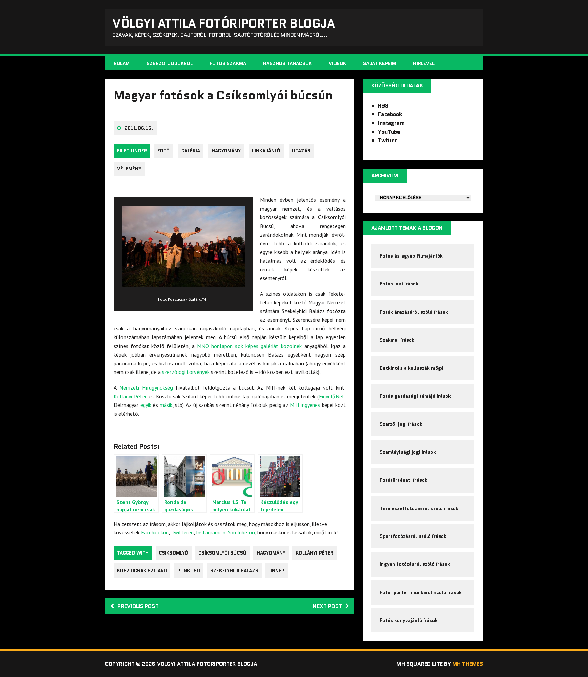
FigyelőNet (331, 396)
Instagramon (210, 532)
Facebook (390, 114)
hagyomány (226, 150)
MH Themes (467, 664)
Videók (337, 63)
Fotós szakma (228, 63)
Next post (327, 606)
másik (166, 404)
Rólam (122, 63)
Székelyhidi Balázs (234, 570)
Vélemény (129, 168)
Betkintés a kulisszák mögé (412, 368)
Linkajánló (266, 150)
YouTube (389, 132)
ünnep (276, 570)
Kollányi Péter (130, 396)
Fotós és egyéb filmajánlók (411, 255)
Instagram (391, 123)
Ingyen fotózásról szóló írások (415, 564)
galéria (190, 150)
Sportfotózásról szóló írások (413, 536)
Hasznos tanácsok (287, 63)
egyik (145, 404)
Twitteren (182, 532)
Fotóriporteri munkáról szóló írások (421, 592)
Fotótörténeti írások (403, 480)
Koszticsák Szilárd (142, 570)
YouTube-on (241, 532)
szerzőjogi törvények (186, 371)
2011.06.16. (139, 128)
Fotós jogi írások (399, 283)
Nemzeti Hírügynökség (146, 387)
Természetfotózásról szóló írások (419, 508)
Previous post (138, 606)
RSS (383, 106)
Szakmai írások (397, 339)
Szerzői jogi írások (401, 423)
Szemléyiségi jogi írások (408, 452)
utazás (301, 150)
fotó (163, 150)
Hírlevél (424, 63)
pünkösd (188, 570)
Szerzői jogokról (170, 63)
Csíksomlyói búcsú (222, 552)
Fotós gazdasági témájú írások (415, 396)
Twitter (387, 140)
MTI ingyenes (305, 404)
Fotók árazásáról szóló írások (414, 312)
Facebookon (155, 532)
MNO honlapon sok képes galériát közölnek (249, 346)
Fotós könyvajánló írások (409, 620)
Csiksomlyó (173, 552)
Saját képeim (379, 63)
